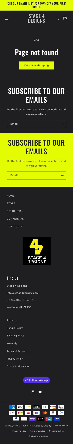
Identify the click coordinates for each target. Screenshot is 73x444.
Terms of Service (16, 351)
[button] (7, 18)
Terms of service (37, 431)
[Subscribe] (62, 124)
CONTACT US (15, 226)
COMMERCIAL (15, 218)
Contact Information (18, 366)
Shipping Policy (16, 335)
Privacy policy (19, 431)
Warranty (12, 343)
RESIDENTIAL (15, 211)
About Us (12, 320)
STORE (11, 203)
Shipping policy (56, 431)
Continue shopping (36, 65)
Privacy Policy (15, 358)
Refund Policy (15, 327)
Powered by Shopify (41, 426)
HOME (10, 195)
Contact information (38, 436)
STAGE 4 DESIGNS (22, 426)
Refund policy (61, 426)
